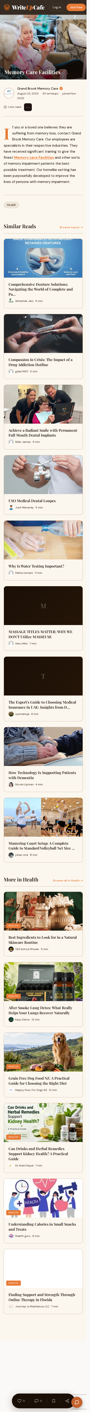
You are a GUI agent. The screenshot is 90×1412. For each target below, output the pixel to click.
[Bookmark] (53, 1401)
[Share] (67, 1401)
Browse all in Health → (68, 880)
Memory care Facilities (34, 157)
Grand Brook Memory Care (37, 88)
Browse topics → (71, 227)
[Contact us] (76, 1402)
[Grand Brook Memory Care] (9, 93)
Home (6, 18)
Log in (57, 7)
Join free (76, 7)
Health (17, 18)
